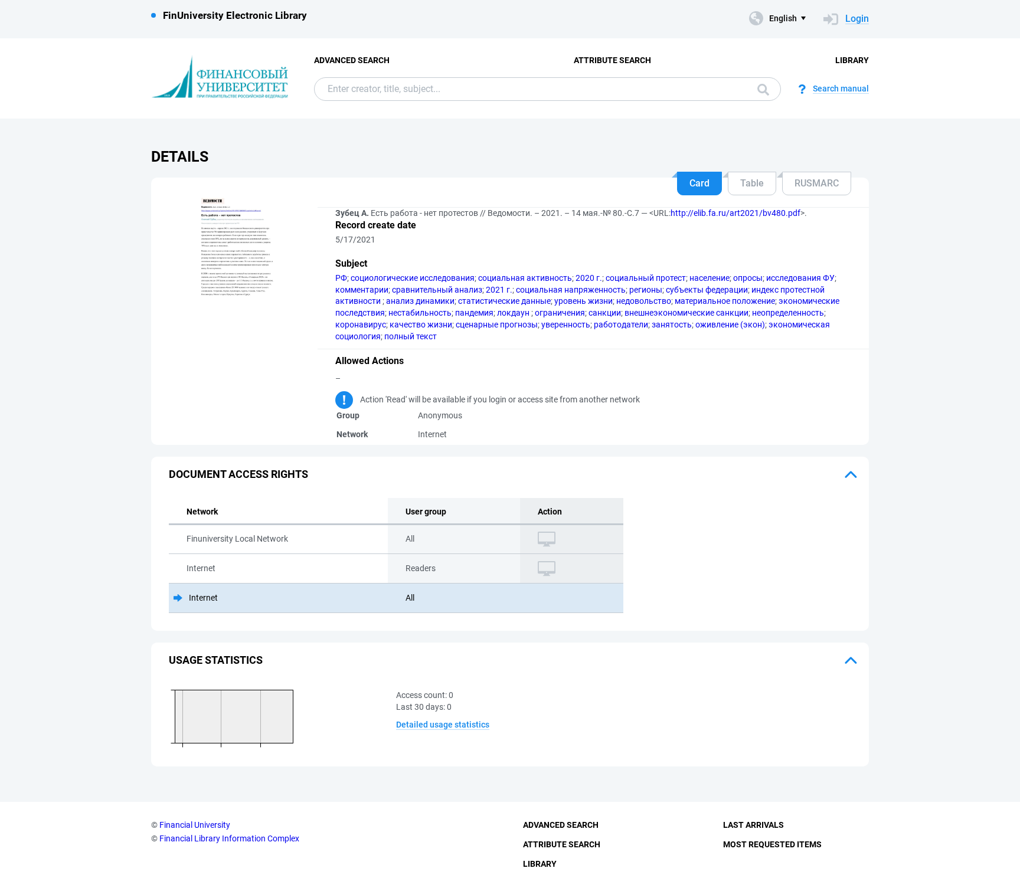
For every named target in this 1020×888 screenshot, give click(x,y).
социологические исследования (413, 278)
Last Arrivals (753, 825)
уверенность (565, 324)
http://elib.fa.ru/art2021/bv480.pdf (735, 213)
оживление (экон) (730, 324)
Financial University (194, 825)
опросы (748, 278)
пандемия (474, 312)
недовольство (643, 301)
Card (699, 183)
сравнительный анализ (437, 289)
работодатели (621, 324)
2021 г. (499, 289)
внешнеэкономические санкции (686, 312)
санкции (605, 312)
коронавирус (360, 324)
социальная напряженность (571, 289)
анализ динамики (420, 301)
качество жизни (421, 324)
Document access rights (238, 474)
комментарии (361, 289)
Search (760, 89)
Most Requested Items (772, 844)
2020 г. (589, 278)
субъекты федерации (707, 289)
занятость (672, 324)
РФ (341, 278)
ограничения (560, 312)
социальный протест (646, 278)
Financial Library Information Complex (229, 838)
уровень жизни (583, 301)
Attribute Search (612, 60)
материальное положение (725, 301)
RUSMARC (817, 183)
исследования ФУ (800, 278)
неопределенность (788, 312)
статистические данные (504, 301)
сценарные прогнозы (497, 324)
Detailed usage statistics (442, 724)
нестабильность (420, 312)
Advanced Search (352, 60)
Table (752, 183)
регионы (645, 289)
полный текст (410, 336)
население (709, 278)
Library (852, 60)
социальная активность (525, 278)
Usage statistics (216, 660)
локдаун (514, 312)
